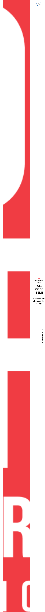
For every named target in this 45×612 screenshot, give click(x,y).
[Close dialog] (39, 4)
